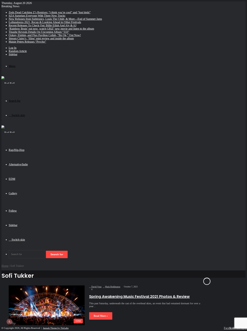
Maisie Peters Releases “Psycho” (27, 41)
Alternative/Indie (18, 164)
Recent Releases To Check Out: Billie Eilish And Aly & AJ (42, 25)
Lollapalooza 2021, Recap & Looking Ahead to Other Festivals (45, 22)
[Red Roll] (8, 83)
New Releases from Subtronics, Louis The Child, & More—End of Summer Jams (55, 18)
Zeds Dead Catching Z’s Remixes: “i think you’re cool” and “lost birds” (50, 12)
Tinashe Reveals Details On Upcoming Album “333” (39, 31)
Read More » (101, 316)
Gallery (13, 193)
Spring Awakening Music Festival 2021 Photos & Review (139, 296)
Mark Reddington (112, 286)
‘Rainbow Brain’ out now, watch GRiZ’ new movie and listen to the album (51, 28)
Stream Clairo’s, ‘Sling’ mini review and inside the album (41, 38)
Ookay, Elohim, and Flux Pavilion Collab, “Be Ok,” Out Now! (45, 35)
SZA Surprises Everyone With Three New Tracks (37, 15)
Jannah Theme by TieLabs (56, 328)
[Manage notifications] (9, 321)
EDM (12, 178)
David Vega (96, 286)
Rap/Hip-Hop (16, 149)
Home (4, 265)
